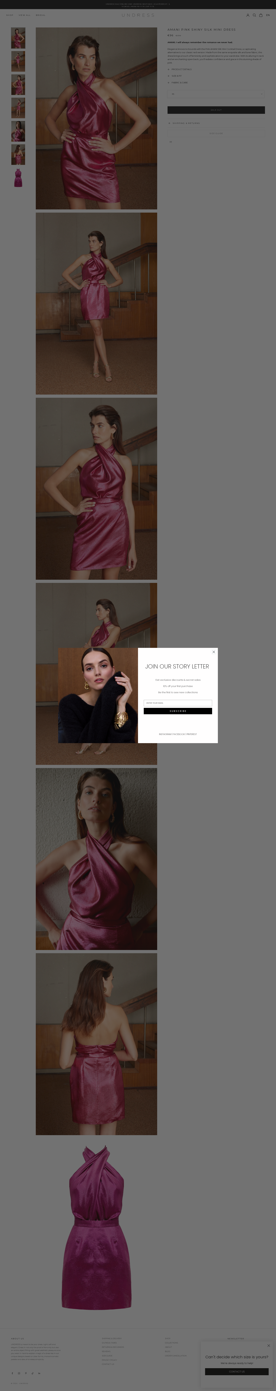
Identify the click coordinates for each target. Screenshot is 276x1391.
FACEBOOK (179, 734)
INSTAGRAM (165, 734)
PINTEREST (192, 734)
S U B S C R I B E (178, 711)
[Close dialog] (214, 652)
